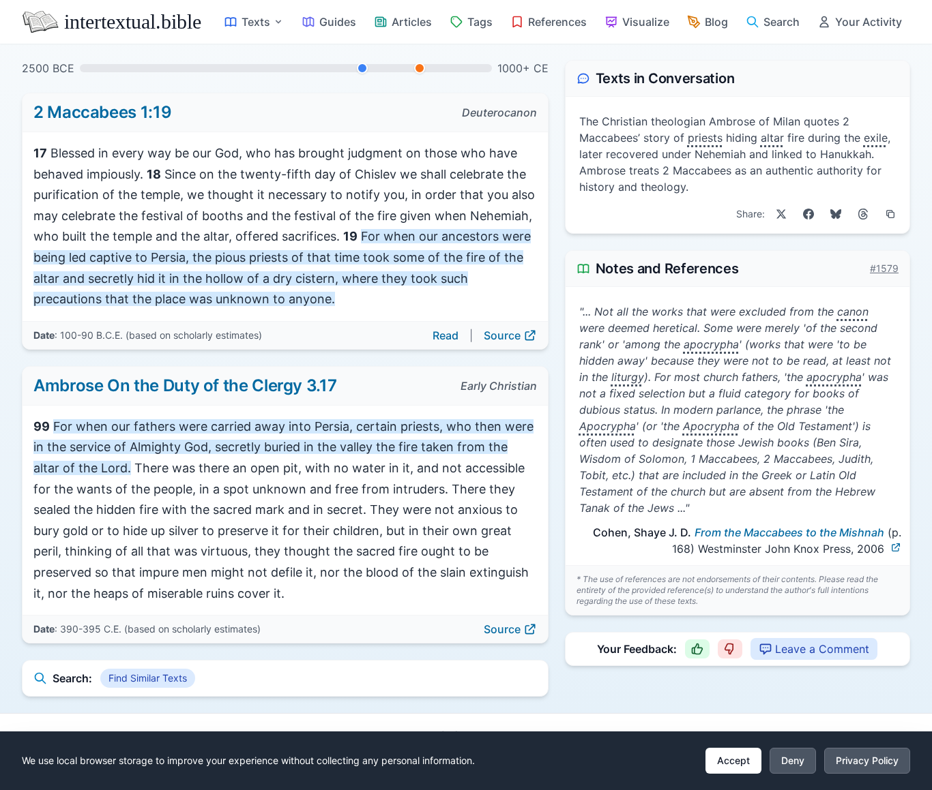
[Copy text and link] (890, 214)
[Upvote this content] (697, 648)
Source (502, 335)
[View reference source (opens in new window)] (895, 547)
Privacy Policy (867, 760)
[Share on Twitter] (781, 214)
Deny (792, 760)
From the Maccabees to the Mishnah (789, 532)
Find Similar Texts (147, 678)
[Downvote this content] (730, 648)
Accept (733, 760)
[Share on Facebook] (808, 214)
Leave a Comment (822, 649)
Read (445, 335)
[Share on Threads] (863, 214)
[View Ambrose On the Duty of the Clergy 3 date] (419, 68)
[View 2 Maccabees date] (362, 68)
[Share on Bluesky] (836, 214)
